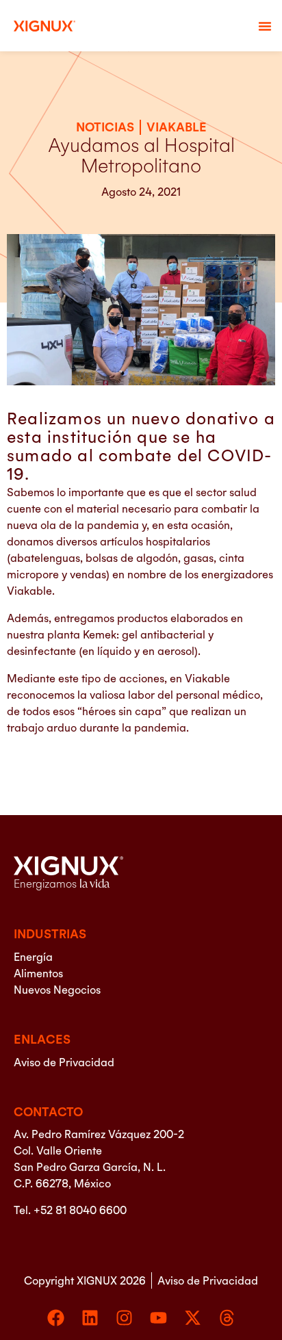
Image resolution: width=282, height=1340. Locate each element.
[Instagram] (124, 1317)
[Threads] (226, 1317)
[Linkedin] (90, 1317)
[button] (265, 26)
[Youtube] (158, 1317)
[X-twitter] (192, 1317)
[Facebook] (55, 1317)
